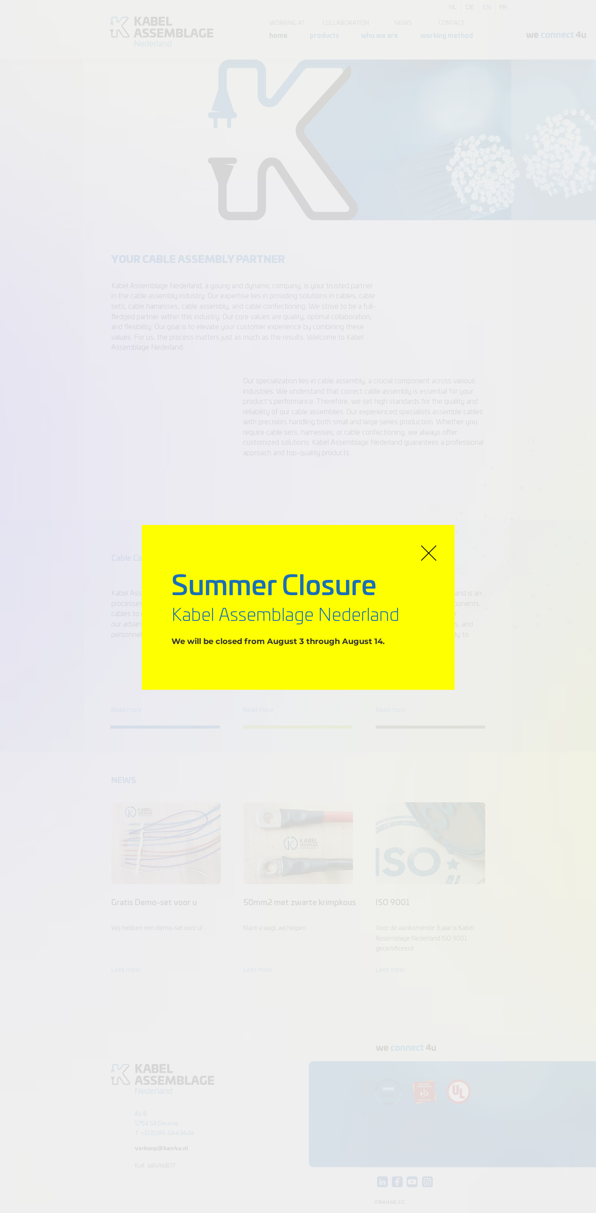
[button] (428, 553)
